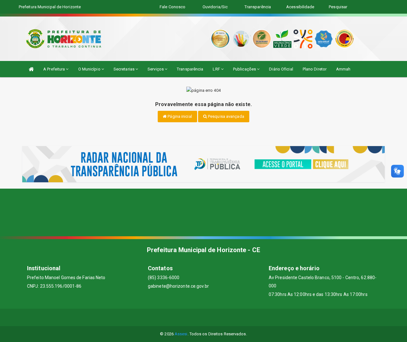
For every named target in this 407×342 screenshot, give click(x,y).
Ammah (343, 69)
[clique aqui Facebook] (180, 317)
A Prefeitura (54, 69)
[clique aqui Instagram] (226, 317)
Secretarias (124, 69)
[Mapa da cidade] (203, 212)
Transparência (190, 69)
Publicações (245, 69)
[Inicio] (31, 69)
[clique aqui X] (196, 317)
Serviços (156, 69)
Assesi (181, 334)
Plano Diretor (315, 69)
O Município (89, 69)
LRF (217, 69)
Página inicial (179, 116)
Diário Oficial (281, 69)
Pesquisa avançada (225, 116)
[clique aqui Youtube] (211, 317)
